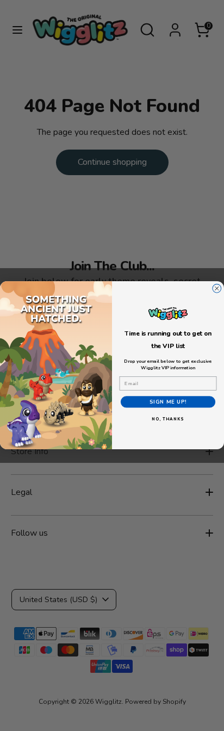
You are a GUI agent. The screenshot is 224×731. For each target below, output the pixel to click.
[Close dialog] (217, 288)
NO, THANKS (168, 419)
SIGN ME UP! (168, 402)
